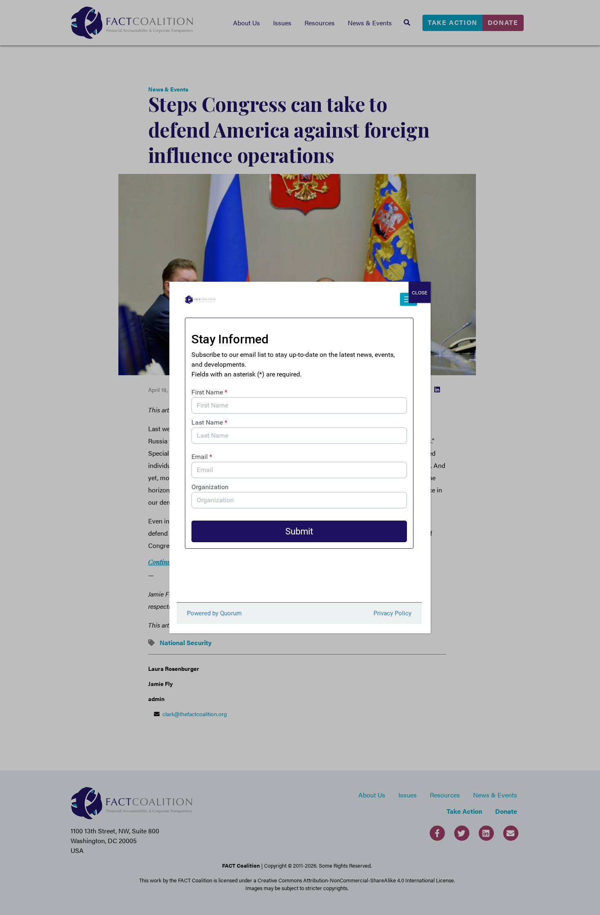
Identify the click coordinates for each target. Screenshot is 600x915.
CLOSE (419, 292)
